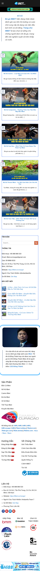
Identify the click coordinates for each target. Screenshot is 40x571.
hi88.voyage (5, 428)
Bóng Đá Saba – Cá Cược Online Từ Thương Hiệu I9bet (20, 313)
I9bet (30, 354)
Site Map (14, 276)
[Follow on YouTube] (13, 511)
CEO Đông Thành (16, 366)
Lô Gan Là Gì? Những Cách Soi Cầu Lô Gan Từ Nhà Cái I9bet (21, 307)
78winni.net (31, 428)
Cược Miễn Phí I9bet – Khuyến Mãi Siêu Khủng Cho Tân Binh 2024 (22, 294)
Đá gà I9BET (10, 19)
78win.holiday (21, 428)
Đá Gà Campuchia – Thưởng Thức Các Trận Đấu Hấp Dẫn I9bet (20, 110)
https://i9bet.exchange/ (16, 270)
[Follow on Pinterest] (6, 511)
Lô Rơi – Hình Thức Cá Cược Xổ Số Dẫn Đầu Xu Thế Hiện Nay (22, 288)
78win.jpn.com (6, 430)
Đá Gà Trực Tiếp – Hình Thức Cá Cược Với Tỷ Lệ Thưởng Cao (20, 219)
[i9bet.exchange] (20, 3)
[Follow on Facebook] (3, 511)
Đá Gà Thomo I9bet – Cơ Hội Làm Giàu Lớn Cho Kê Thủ (20, 183)
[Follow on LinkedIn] (10, 511)
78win (36, 430)
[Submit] (36, 243)
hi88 (15, 425)
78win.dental (17, 430)
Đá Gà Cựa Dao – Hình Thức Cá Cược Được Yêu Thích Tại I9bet (20, 147)
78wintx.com (28, 430)
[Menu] (2, 3)
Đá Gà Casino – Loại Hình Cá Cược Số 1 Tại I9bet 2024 (20, 74)
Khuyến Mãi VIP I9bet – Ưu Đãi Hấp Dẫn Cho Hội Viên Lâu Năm (22, 301)
